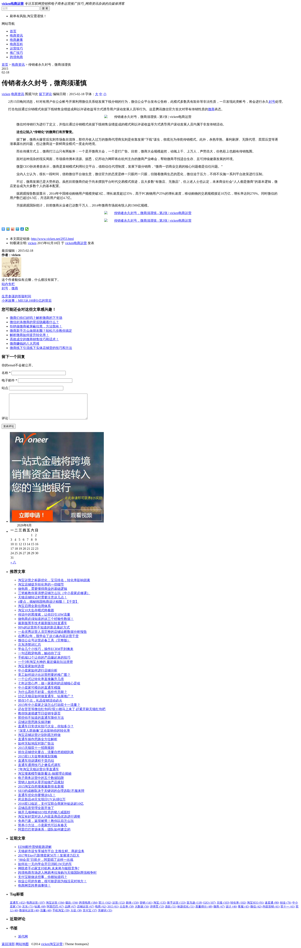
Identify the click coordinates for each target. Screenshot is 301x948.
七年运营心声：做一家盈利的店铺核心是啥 (49, 683)
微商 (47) (219, 906)
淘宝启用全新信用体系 (34, 606)
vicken (6, 94)
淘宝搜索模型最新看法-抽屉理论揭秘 (44, 773)
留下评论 (45, 94)
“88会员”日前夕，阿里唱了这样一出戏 (45, 859)
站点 (5, 388)
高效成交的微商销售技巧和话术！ (34, 339)
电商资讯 (16, 35)
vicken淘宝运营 (52, 944)
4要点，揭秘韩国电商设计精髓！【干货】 (48, 601)
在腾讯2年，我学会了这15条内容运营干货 (48, 636)
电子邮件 (9, 380)
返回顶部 (8, 944)
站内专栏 (8, 284)
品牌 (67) (70, 906)
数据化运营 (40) (29, 910)
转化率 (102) (238, 902)
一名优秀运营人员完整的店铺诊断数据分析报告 (52, 631)
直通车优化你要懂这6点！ (37, 795)
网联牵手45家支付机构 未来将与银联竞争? (48, 868)
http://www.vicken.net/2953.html (52, 238)
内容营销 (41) (271, 906)
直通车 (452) (18, 902)
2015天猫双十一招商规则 (36, 747)
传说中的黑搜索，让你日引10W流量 (44, 614)
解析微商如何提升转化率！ (29, 335)
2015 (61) (113, 906)
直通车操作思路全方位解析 (37, 739)
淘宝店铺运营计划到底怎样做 (39, 735)
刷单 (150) (132, 902)
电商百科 (16, 44)
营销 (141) (146, 902)
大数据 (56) (142, 906)
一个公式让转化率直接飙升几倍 (41, 679)
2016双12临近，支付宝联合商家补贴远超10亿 (51, 803)
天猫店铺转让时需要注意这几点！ (42, 597)
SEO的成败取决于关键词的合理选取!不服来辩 (51, 790)
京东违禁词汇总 (29, 644)
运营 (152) (118, 902)
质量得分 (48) (204, 906)
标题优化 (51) (186, 906)
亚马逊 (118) (194, 902)
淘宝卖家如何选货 (31, 666)
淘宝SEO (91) (255, 902)
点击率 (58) (127, 906)
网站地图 (22, 944)
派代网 (23, 936)
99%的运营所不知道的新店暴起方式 (44, 627)
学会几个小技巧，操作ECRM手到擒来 (45, 649)
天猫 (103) (223, 902)
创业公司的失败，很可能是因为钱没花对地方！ (52, 881)
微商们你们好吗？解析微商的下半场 (36, 317)
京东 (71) (28, 906)
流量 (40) (46, 910)
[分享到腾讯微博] (17, 229)
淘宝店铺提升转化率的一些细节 (41, 584)
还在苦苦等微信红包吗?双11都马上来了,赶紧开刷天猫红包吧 (61, 709)
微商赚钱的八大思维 (24, 343)
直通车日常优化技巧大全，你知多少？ (46, 726)
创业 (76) (285, 902)
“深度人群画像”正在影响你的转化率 (44, 730)
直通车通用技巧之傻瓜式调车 (39, 765)
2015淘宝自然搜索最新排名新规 (41, 786)
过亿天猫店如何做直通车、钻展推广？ (46, 696)
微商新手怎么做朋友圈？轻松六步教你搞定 (41, 330)
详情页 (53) (157, 906)
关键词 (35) (105, 910)
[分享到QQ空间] (8, 229)
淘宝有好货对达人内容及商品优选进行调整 (49, 816)
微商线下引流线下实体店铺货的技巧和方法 (41, 348)
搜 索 (45, 8)
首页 (13, 31)
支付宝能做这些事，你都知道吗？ (42, 877)
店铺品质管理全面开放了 (36, 808)
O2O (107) (209, 902)
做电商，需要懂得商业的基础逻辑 (42, 588)
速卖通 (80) (272, 902)
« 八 (13, 562)
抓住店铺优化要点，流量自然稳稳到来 (46, 752)
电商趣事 (16, 40)
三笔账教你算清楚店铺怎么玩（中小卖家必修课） (54, 593)
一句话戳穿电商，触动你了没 (39, 653)
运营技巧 (16, 48)
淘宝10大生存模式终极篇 (36, 610)
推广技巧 (16, 52)
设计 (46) (231, 906)
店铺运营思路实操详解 (34, 722)
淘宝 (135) (159, 902)
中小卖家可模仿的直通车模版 (39, 687)
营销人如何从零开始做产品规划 (41, 782)
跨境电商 (16, 57)
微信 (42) (256, 906)
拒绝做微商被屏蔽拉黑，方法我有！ (36, 326)
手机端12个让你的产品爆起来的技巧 (44, 657)
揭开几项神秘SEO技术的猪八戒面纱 (44, 812)
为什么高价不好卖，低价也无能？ (42, 692)
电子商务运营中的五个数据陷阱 (41, 778)
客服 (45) (243, 906)
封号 (272, 101)
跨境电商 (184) (88, 902)
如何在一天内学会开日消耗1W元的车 (45, 864)
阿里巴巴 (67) (55, 906)
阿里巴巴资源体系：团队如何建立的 (44, 829)
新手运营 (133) (176, 902)
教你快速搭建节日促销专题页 (39, 713)
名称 (6, 373)
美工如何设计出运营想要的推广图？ (44, 674)
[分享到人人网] (22, 229)
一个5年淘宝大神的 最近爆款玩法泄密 (45, 662)
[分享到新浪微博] (13, 229)
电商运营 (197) (35, 902)
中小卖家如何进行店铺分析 (37, 670)
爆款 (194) (71, 902)
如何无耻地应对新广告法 (36, 743)
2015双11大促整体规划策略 (37, 756)
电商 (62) (100, 906)
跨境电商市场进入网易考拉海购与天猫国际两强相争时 (57, 872)
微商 (211, 109)
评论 (5, 418)
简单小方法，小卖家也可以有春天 (42, 825)
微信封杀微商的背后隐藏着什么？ (34, 322)
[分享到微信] (27, 229)
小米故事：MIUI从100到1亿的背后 (27, 300)
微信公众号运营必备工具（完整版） (44, 640)
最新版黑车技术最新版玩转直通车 (42, 623)
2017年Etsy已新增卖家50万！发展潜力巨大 (48, 855)
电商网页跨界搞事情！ (34, 885)
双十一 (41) (288, 906)
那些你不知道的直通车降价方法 (41, 717)
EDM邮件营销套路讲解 (35, 847)
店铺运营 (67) (85, 906)
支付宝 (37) (90, 910)
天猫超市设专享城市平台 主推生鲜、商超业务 (51, 851)
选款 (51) (171, 906)
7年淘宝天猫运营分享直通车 (38, 769)
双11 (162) (104, 902)
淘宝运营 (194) (55, 902)
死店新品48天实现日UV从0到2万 (42, 799)
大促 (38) (76, 910)
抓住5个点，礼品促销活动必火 (40, 700)
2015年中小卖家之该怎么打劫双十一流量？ (49, 704)
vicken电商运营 (76, 243)
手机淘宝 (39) (61, 910)
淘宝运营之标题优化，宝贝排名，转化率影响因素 (54, 580)
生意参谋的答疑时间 (16, 296)
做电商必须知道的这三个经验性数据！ (46, 619)
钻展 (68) (40, 906)
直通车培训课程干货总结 (36, 760)
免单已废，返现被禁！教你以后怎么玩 (46, 821)
